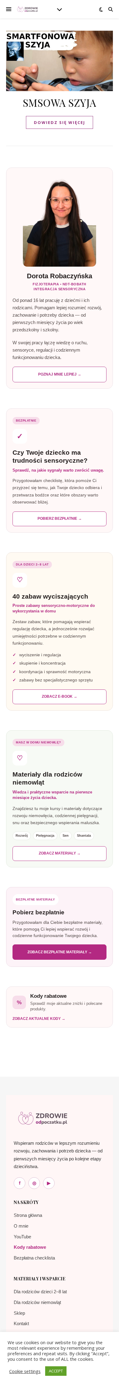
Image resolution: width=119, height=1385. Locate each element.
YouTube (22, 1236)
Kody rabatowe (30, 1247)
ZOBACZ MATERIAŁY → (60, 853)
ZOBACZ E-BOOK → (59, 696)
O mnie (21, 1226)
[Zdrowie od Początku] (43, 1118)
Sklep (19, 1313)
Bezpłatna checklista (34, 1257)
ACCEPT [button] (56, 1371)
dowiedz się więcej (59, 122)
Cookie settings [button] (25, 1371)
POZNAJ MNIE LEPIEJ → (59, 374)
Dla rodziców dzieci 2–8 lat (40, 1291)
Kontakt (21, 1323)
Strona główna (28, 1215)
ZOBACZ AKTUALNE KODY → (39, 1019)
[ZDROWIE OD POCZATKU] (27, 9)
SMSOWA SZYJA (59, 102)
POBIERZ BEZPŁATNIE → (60, 518)
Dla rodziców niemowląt (37, 1302)
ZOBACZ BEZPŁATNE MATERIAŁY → (59, 952)
